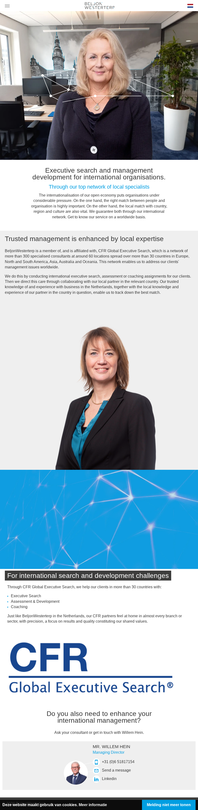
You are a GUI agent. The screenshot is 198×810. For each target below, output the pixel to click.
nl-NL (189, 7)
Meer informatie (93, 805)
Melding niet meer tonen (169, 805)
